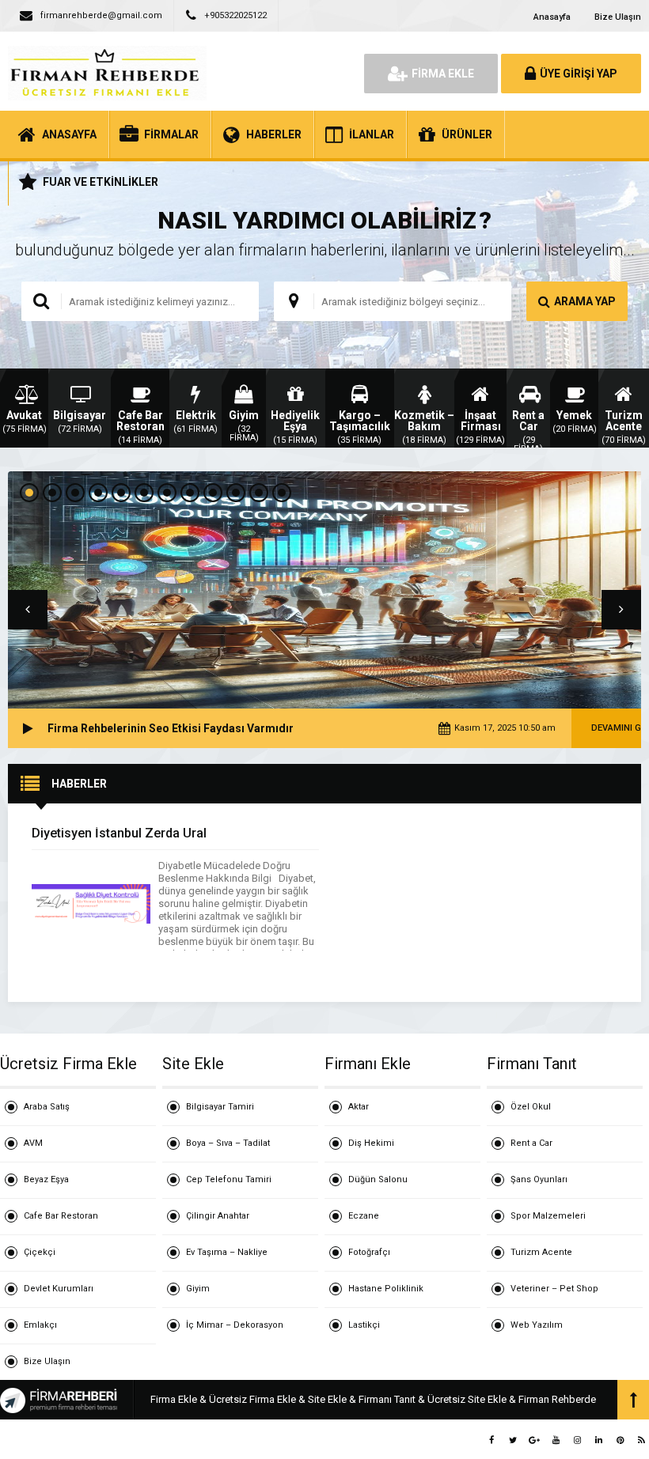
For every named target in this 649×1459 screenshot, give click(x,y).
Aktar (358, 1107)
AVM (33, 1143)
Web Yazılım (536, 1325)
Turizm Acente (541, 1252)
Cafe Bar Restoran (61, 1216)
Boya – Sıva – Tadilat (228, 1143)
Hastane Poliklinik (385, 1288)
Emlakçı (40, 1325)
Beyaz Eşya (46, 1179)
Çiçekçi (39, 1252)
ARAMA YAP (585, 301)
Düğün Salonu (378, 1179)
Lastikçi (364, 1325)
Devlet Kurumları (58, 1288)
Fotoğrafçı (369, 1252)
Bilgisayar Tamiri (220, 1107)
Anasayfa (552, 17)
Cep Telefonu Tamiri (228, 1179)
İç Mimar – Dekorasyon (234, 1325)
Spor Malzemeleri (548, 1216)
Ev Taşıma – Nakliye (227, 1252)
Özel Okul (530, 1107)
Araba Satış (47, 1107)
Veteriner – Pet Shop (554, 1288)
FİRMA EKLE (443, 73)
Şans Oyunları (538, 1179)
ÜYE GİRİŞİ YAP (578, 73)
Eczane (363, 1216)
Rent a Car (531, 1143)
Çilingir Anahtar (217, 1216)
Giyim (198, 1288)
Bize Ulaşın (617, 17)
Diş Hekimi (371, 1143)
